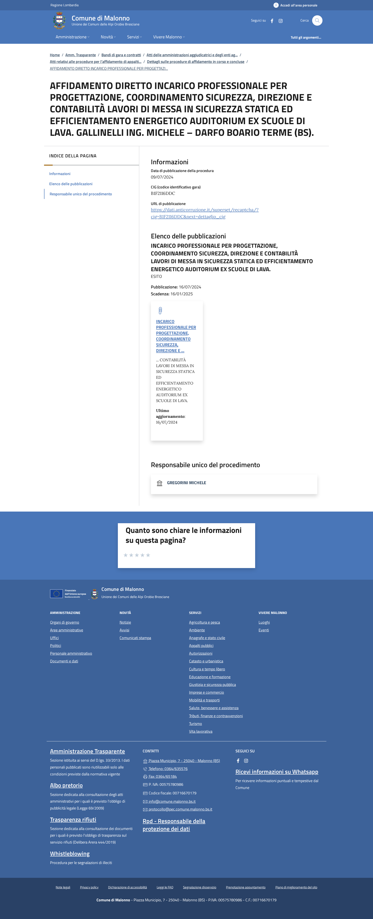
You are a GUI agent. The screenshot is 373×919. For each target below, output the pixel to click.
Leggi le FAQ (165, 887)
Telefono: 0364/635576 (168, 769)
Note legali (63, 887)
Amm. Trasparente (80, 55)
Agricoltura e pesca (204, 622)
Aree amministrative (66, 630)
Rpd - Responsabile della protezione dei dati (174, 824)
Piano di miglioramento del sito (296, 887)
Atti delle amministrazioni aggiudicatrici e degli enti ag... (192, 55)
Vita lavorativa (200, 731)
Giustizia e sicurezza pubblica (212, 684)
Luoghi (264, 622)
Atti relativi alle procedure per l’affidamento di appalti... (95, 61)
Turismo (195, 723)
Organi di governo (64, 622)
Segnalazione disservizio (199, 887)
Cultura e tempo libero (207, 669)
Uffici (54, 638)
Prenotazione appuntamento (246, 887)
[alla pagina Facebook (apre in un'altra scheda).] (270, 20)
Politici (55, 645)
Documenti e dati (64, 661)
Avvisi (124, 630)
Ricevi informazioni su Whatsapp (276, 771)
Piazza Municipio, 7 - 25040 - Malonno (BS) (189, 760)
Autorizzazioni (200, 653)
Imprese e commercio (206, 692)
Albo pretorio (66, 785)
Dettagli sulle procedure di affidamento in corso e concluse (195, 61)
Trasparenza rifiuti (73, 819)
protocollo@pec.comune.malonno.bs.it (180, 809)
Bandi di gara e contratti (121, 55)
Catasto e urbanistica (206, 661)
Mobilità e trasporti (204, 700)
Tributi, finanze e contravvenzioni (216, 716)
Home (55, 55)
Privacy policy (89, 887)
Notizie (125, 622)
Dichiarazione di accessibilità (127, 887)
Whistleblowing (70, 853)
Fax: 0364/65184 (162, 776)
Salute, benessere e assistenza (214, 708)
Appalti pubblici (201, 645)
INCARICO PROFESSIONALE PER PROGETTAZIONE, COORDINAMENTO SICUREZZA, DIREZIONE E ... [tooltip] (176, 336)
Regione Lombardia (65, 5)
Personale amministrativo (71, 653)
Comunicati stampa (135, 638)
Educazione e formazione (210, 677)
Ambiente (197, 630)
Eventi (264, 630)
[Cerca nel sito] (317, 20)
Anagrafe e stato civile (207, 638)
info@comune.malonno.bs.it (172, 801)
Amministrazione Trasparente (87, 751)
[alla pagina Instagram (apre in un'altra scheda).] (279, 20)
